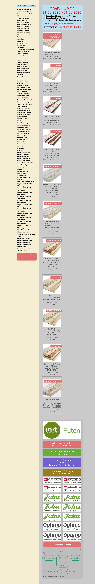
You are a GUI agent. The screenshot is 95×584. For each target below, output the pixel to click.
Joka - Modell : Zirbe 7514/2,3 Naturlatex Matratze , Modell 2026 (52, 298)
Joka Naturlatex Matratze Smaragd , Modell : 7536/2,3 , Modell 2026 (52, 86)
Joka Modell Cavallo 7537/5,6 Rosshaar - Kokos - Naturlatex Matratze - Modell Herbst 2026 (52, 153)
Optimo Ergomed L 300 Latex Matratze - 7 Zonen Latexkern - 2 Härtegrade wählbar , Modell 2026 (52, 188)
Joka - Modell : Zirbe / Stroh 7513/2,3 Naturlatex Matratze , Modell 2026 (52, 367)
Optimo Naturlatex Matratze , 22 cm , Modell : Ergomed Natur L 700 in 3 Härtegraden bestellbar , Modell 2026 (52, 403)
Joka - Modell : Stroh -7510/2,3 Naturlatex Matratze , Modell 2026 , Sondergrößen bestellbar (52, 262)
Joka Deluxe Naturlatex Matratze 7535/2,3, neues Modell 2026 (52, 54)
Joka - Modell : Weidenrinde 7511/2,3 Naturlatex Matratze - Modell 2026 (52, 332)
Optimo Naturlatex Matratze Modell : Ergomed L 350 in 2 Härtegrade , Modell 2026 (52, 225)
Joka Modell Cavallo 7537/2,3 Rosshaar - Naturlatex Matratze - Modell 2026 (52, 119)
